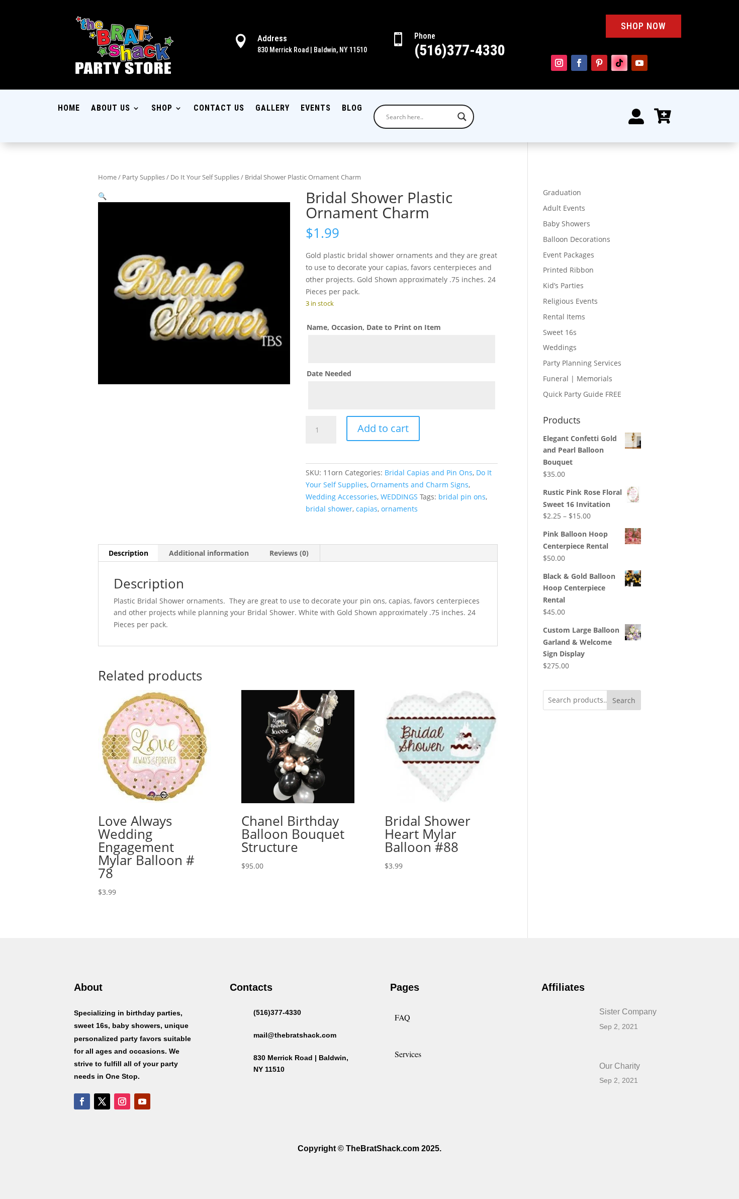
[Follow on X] (102, 1101)
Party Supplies (143, 177)
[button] (102, 196)
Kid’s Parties (563, 285)
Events (316, 109)
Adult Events (564, 208)
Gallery (272, 109)
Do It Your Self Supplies (204, 177)
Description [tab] (128, 553)
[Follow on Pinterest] (599, 63)
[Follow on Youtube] (639, 63)
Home (69, 109)
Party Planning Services (582, 363)
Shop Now (643, 26)
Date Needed (329, 373)
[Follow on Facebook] (579, 63)
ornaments (399, 508)
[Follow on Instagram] (559, 63)
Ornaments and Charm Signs (420, 484)
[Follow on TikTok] (619, 63)
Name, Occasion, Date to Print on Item (374, 327)
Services (408, 1054)
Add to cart (383, 428)
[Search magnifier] (462, 117)
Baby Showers (566, 223)
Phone (424, 36)
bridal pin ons (462, 496)
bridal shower (329, 508)
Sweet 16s (560, 332)
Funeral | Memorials (577, 378)
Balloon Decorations (576, 239)
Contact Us (219, 109)
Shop (161, 109)
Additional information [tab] (209, 553)
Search (623, 700)
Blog (352, 109)
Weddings (560, 347)
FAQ (402, 1017)
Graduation (562, 192)
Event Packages (568, 255)
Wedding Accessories (341, 496)
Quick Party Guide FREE (582, 394)
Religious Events (570, 301)
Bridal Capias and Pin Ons (429, 472)
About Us (110, 109)
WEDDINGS (399, 496)
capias (367, 508)
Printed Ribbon (568, 270)
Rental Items (564, 316)
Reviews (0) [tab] (289, 553)
